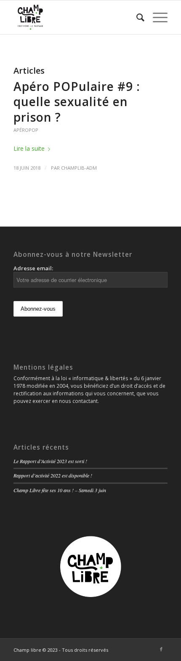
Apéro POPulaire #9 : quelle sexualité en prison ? (76, 101)
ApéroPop (25, 130)
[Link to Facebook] (161, 649)
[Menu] (156, 17)
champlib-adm (79, 168)
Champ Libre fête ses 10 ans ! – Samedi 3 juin (59, 490)
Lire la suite (29, 148)
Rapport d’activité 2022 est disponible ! (52, 475)
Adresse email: (33, 268)
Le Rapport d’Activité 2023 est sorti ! (50, 461)
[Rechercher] (136, 17)
